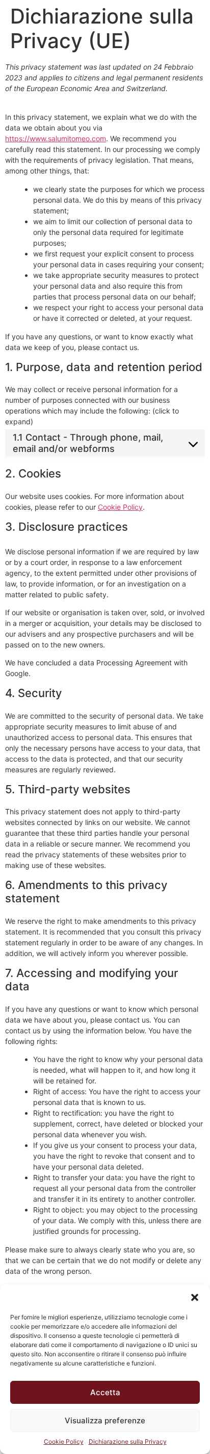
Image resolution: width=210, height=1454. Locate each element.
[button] (195, 1297)
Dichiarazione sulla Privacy (128, 1441)
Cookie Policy (64, 1441)
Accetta (105, 1392)
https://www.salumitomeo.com (55, 138)
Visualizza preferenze (105, 1420)
